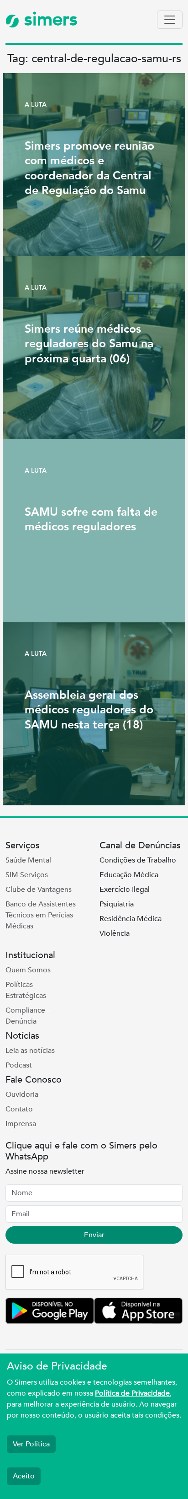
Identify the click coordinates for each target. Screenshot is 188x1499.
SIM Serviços (26, 875)
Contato (19, 1109)
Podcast (18, 1065)
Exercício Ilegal (124, 889)
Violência (114, 933)
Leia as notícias (30, 1051)
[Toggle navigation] (170, 20)
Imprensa (20, 1124)
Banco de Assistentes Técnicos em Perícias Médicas (40, 915)
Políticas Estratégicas (25, 990)
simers (48, 19)
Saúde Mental (28, 860)
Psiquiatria (116, 904)
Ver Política (31, 1444)
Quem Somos (28, 970)
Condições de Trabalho (137, 860)
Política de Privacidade (132, 1393)
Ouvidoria (21, 1094)
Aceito (24, 1476)
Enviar (94, 1235)
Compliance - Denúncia (27, 1015)
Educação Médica (128, 875)
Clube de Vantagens (38, 889)
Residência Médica (130, 919)
